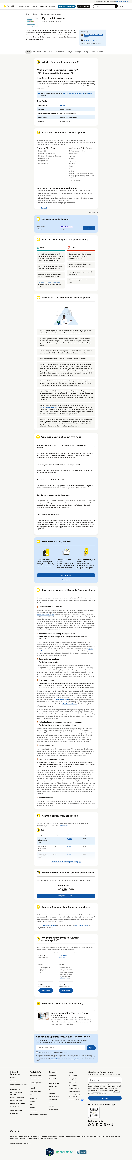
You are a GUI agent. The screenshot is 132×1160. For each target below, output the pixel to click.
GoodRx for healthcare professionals (36, 1083)
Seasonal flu (33, 1111)
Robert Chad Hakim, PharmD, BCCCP (93, 36)
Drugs (35, 14)
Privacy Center (73, 1079)
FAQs (70, 52)
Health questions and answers (38, 1114)
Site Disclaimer (73, 1085)
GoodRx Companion (16, 1110)
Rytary (67, 978)
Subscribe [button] (118, 1145)
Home (28, 14)
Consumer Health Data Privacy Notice (75, 1096)
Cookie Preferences (74, 1092)
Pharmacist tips (60, 52)
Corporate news (53, 1109)
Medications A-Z (15, 1089)
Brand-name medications (17, 1104)
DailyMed (44, 208)
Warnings (78, 52)
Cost (93, 52)
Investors (52, 1106)
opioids (90, 649)
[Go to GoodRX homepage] (9, 6)
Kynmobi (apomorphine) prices (51, 14)
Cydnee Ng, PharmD (90, 40)
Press (50, 1090)
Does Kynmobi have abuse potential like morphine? (53, 495)
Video (31, 1095)
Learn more (66, 580)
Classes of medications (17, 1097)
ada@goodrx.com (115, 1137)
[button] (66, 6)
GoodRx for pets (14, 1107)
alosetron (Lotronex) (81, 926)
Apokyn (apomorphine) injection (73, 93)
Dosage (86, 52)
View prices (46, 990)
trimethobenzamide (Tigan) (49, 407)
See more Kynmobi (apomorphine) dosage (64, 862)
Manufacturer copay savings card (49, 282)
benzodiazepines (42, 651)
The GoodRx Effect (54, 1096)
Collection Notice (74, 1088)
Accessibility (52, 1079)
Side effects (37, 52)
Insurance (13, 1078)
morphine (89, 93)
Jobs (50, 1103)
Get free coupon (66, 575)
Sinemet (62, 978)
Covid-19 (32, 1108)
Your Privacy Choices (75, 1100)
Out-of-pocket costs (16, 1100)
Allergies (32, 1101)
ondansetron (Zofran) (62, 700)
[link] (66, 1018)
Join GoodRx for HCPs (122, 1)
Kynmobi (62, 105)
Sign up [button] (91, 1048)
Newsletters (33, 1098)
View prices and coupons (66, 896)
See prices (89, 228)
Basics (28, 52)
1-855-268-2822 (104, 1137)
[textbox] (60, 1047)
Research (52, 1093)
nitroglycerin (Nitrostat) (70, 704)
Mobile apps (13, 1081)
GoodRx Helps (53, 1099)
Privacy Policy (74, 1059)
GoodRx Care (14, 1113)
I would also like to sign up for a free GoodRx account (53, 1052)
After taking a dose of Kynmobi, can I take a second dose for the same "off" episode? (61, 446)
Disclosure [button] (92, 212)
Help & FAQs (52, 1075)
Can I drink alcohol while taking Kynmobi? (50, 480)
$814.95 (69, 846)
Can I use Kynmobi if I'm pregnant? (48, 514)
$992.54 (69, 839)
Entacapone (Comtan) (63, 956)
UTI (31, 1104)
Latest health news (35, 1091)
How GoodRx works (35, 1075)
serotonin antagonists (49, 926)
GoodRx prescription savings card (18, 1085)
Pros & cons (48, 52)
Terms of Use (54, 1059)
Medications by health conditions (16, 1093)
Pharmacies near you (36, 1079)
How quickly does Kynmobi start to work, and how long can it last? (58, 465)
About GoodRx (53, 1087)
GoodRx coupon (63, 826)
